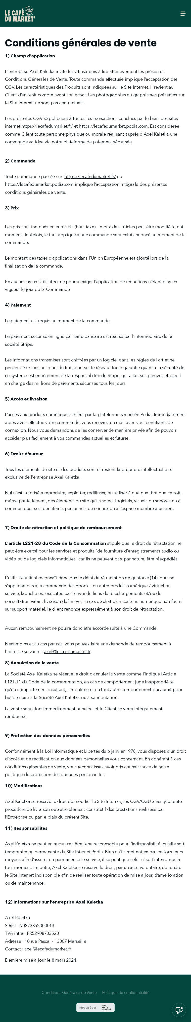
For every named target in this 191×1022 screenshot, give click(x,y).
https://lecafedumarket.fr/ (47, 126)
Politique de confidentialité (125, 993)
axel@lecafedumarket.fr (67, 652)
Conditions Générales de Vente (69, 993)
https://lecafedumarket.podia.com (113, 126)
